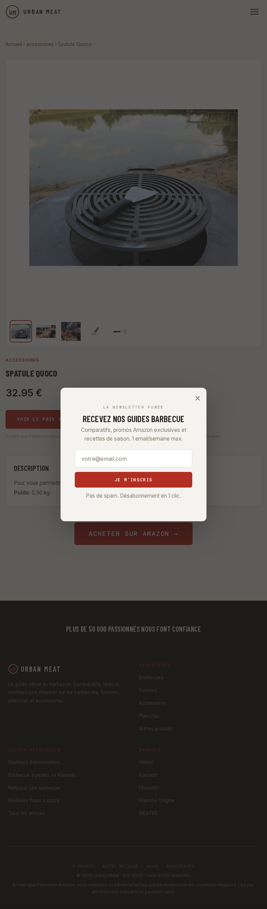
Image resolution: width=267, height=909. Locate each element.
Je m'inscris (133, 479)
